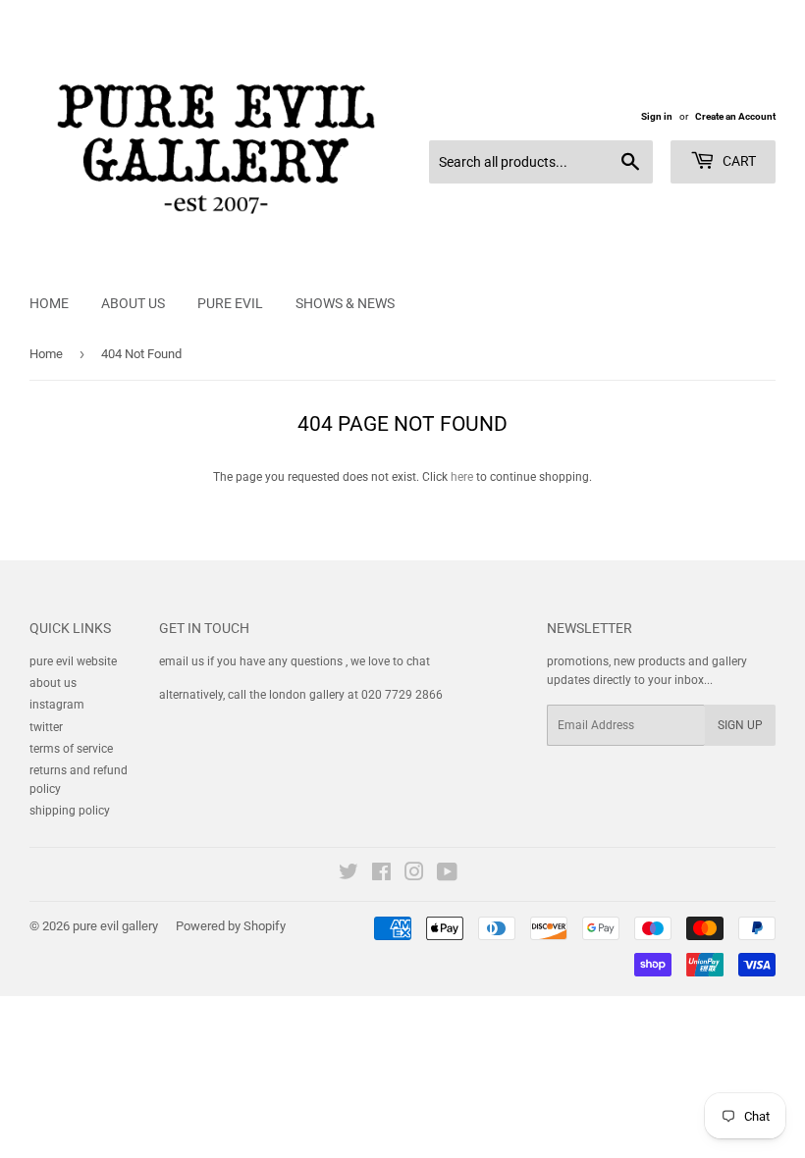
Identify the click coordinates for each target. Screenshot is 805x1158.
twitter (46, 727)
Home (49, 303)
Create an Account (735, 116)
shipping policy (69, 810)
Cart (738, 161)
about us (53, 683)
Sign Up (740, 725)
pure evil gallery (115, 926)
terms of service (71, 749)
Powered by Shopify (231, 926)
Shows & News (345, 303)
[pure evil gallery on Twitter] (348, 875)
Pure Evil (230, 303)
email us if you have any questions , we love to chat (294, 661)
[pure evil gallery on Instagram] (414, 875)
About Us (133, 303)
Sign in (656, 116)
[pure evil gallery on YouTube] (447, 875)
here (462, 477)
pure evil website (73, 661)
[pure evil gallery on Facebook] (381, 875)
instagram (56, 704)
